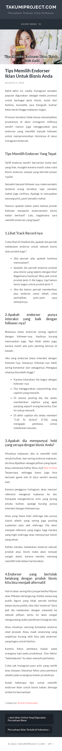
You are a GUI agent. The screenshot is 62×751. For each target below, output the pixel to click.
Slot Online (50, 467)
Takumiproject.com (31, 7)
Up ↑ (51, 744)
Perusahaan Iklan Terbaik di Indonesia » (28, 729)
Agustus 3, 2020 (14, 82)
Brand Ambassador (28, 703)
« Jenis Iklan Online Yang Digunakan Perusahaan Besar (27, 719)
